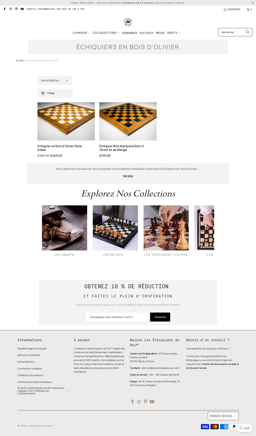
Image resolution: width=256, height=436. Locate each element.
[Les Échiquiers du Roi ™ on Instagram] (10, 9)
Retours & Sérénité (28, 355)
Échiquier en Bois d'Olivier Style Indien (59, 148)
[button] (81, 33)
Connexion (233, 9)
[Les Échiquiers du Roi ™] (128, 22)
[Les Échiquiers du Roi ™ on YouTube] (22, 9)
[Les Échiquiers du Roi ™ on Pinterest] (16, 9)
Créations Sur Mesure (30, 375)
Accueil (20, 60)
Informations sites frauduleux (34, 382)
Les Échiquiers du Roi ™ (40, 425)
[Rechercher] (247, 32)
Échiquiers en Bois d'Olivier (43, 60)
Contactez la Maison (29, 368)
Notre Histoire (25, 361)
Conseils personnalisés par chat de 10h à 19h (55, 9)
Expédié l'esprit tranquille (31, 348)
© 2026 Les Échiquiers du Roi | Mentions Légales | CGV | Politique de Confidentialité (40, 391)
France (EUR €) (221, 416)
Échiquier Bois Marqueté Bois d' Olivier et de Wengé (121, 148)
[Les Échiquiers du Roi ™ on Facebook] (4, 9)
